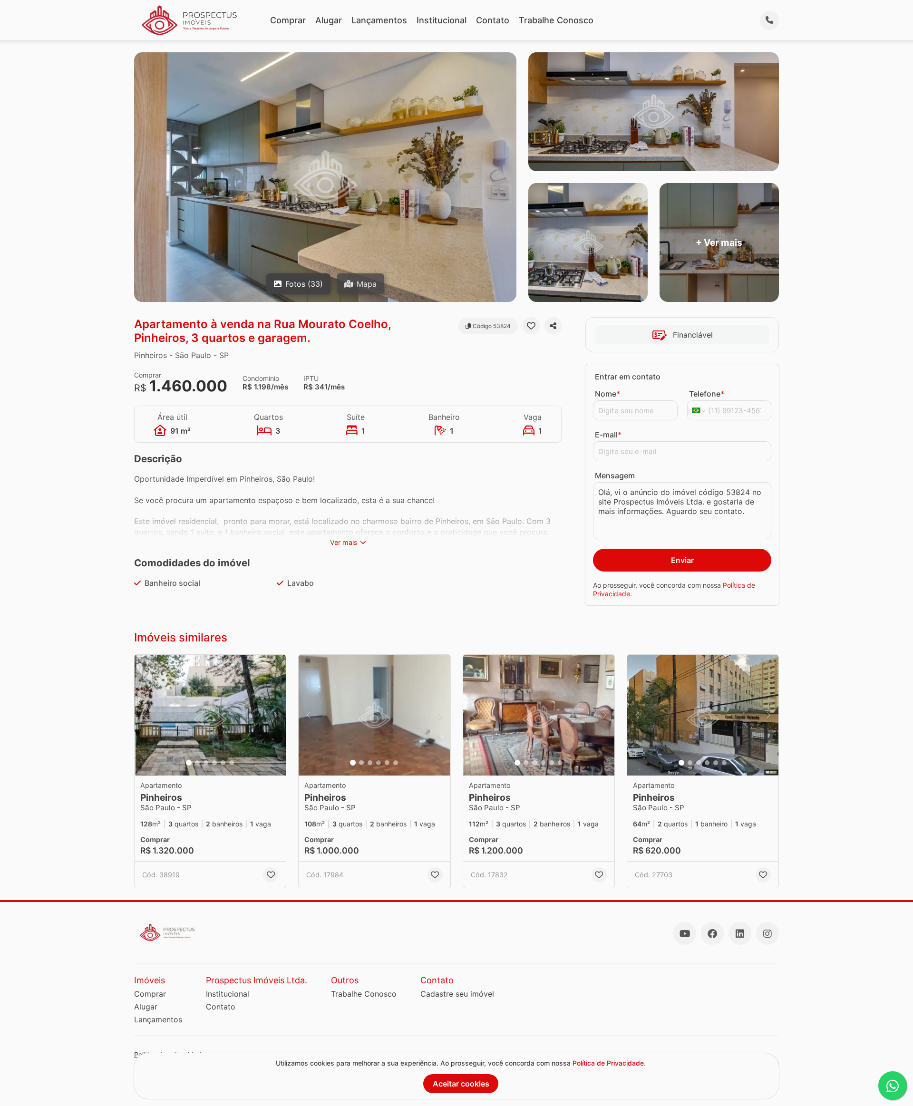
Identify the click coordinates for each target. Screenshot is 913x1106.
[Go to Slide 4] (214, 762)
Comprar (288, 20)
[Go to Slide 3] (206, 762)
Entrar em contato (627, 376)
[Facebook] (712, 933)
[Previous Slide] (145, 715)
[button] (210, 715)
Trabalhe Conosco (556, 20)
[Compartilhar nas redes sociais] (553, 325)
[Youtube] (684, 933)
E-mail (608, 434)
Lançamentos (379, 20)
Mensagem (615, 475)
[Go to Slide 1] (189, 763)
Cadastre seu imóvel (457, 994)
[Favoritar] (531, 325)
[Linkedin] (739, 933)
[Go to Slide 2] (197, 762)
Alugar (328, 20)
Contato (492, 20)
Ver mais (344, 542)
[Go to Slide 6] (231, 762)
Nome (607, 393)
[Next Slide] (276, 715)
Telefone (706, 393)
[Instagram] (767, 933)
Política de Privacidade (608, 1063)
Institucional (441, 20)
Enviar (682, 560)
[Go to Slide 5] (223, 762)
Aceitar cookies (461, 1083)
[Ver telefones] (769, 20)
